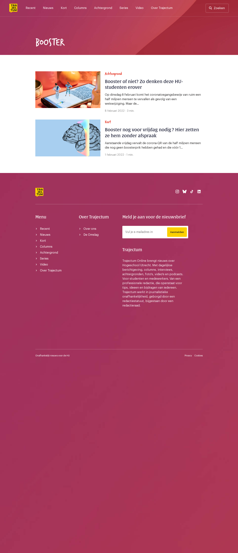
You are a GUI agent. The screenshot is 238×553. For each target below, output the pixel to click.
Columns (80, 8)
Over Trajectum (162, 8)
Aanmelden (177, 232)
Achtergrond (103, 8)
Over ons (89, 228)
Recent (31, 8)
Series (124, 8)
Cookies (198, 356)
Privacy (188, 356)
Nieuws (48, 8)
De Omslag (91, 234)
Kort (64, 8)
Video (140, 8)
